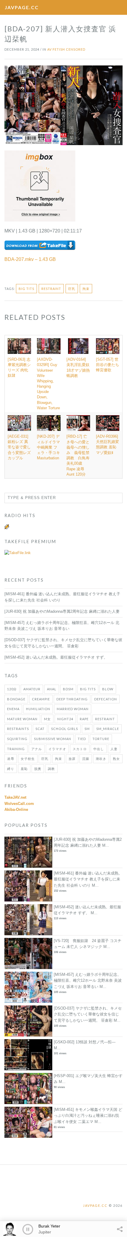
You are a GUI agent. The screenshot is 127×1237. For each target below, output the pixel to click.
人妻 (114, 749)
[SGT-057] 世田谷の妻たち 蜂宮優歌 (107, 364)
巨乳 (71, 289)
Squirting (17, 739)
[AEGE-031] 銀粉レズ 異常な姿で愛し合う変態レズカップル (19, 447)
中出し (98, 749)
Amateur (31, 689)
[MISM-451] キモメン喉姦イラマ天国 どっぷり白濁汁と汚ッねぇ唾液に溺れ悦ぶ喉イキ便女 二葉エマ (88, 1115)
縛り (10, 769)
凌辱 (10, 759)
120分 (12, 689)
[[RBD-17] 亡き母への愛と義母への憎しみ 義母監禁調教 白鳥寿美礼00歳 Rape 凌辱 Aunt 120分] (78, 423)
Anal (51, 689)
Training (16, 749)
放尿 (72, 759)
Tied (82, 739)
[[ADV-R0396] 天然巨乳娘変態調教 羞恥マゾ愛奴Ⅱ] (107, 423)
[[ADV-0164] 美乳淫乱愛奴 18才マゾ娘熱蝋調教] (78, 346)
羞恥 (24, 769)
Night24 (65, 719)
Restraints (18, 729)
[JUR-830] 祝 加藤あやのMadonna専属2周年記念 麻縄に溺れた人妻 (62, 611)
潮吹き (101, 759)
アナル (36, 749)
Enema (13, 709)
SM (87, 729)
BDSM (68, 689)
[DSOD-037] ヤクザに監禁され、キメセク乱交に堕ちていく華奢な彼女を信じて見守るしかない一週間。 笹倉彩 (88, 1014)
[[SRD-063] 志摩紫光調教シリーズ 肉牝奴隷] (19, 346)
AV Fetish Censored (66, 49)
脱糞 (37, 769)
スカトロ (80, 749)
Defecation (105, 699)
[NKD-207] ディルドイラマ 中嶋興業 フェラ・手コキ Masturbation (48, 447)
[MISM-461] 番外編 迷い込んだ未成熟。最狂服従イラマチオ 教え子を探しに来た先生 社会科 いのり (88, 879)
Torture (100, 739)
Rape (84, 719)
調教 (51, 769)
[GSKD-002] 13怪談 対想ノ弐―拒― (84, 1042)
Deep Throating (72, 699)
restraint (51, 289)
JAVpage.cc (22, 7)
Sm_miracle (107, 729)
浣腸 (85, 759)
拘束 (85, 289)
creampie (41, 699)
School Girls (64, 729)
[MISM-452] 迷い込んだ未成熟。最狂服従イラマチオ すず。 (56, 657)
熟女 (116, 759)
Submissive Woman (52, 739)
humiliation (38, 709)
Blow (107, 689)
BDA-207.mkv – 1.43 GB (30, 259)
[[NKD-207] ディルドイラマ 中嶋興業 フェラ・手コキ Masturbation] (49, 423)
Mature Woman (22, 719)
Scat (40, 729)
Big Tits (26, 289)
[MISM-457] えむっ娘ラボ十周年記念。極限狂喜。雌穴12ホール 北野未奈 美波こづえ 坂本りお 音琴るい (88, 980)
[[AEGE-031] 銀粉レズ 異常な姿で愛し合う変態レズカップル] (19, 423)
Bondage (16, 699)
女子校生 (28, 759)
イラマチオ (57, 749)
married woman (73, 709)
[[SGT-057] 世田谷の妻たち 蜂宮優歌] (107, 346)
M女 (47, 719)
